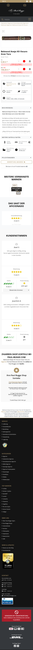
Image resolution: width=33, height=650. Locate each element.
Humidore (5, 474)
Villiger (4, 511)
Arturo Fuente (6, 509)
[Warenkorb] (24, 5)
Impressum (6, 533)
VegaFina (5, 504)
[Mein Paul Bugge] (8, 5)
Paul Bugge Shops (7, 523)
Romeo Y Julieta (7, 491)
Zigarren (3, 411)
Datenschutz (6, 536)
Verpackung (6, 437)
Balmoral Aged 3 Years (16, 189)
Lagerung (5, 439)
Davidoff (5, 493)
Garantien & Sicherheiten (9, 434)
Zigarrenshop (20, 411)
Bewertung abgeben (15, 162)
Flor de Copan (6, 506)
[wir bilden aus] (8, 600)
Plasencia (5, 501)
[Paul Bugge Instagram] (30, 1)
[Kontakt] (9, 595)
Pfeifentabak (6, 479)
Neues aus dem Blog (8, 548)
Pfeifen (5, 477)
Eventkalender (6, 550)
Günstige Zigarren (7, 466)
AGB (4, 539)
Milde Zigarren (6, 464)
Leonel (4, 496)
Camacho (5, 499)
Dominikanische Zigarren (11, 84)
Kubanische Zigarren (8, 459)
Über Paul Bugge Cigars (9, 521)
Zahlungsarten (6, 431)
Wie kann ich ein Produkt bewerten (16, 166)
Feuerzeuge (6, 472)
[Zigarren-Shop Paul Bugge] (16, 11)
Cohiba (5, 488)
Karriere (5, 528)
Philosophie (6, 531)
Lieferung (5, 424)
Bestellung (5, 429)
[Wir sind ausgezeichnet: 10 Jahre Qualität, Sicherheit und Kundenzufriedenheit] (8, 561)
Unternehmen (6, 526)
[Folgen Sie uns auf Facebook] (27, 1)
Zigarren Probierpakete (9, 469)
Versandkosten (7, 426)
